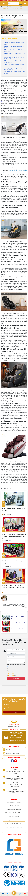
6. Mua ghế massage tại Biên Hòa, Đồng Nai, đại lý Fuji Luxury (14, 61)
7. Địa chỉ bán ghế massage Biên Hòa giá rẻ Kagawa (14, 65)
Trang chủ (3, 6)
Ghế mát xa (3, 79)
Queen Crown (4, 102)
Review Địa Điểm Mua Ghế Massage (17, 6)
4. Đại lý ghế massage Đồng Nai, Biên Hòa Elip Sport (14, 54)
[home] (3, 3)
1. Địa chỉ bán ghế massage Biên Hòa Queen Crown (14, 43)
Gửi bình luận (16, 678)
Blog (8, 6)
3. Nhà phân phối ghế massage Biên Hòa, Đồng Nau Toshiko (14, 50)
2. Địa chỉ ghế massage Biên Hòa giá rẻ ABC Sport (14, 47)
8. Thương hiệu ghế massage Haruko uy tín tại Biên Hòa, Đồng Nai (14, 68)
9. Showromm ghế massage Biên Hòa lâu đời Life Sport (14, 72)
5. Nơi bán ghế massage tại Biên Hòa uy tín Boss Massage (14, 58)
